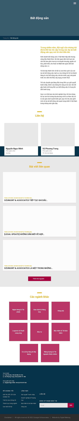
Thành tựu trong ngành (10, 403)
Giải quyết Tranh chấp (28, 394)
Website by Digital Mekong (61, 417)
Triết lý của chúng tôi (9, 400)
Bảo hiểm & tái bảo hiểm (28, 403)
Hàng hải (24, 406)
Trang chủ (6, 38)
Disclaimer (8, 417)
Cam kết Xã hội (7, 406)
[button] (39, 279)
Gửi (71, 405)
